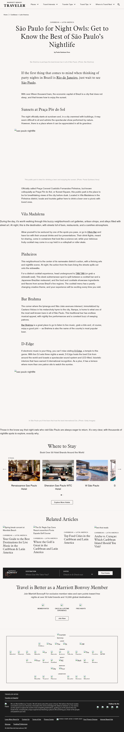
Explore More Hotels (62, 502)
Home (6, 15)
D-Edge (78, 351)
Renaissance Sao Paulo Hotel (24, 487)
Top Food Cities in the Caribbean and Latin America (77, 539)
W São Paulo (92, 485)
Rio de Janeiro (66, 77)
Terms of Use (36, 719)
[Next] (119, 469)
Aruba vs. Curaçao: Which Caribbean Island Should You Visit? (105, 541)
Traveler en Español (11, 698)
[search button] (118, 4)
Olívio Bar (92, 232)
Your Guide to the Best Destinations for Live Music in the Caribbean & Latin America (16, 545)
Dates (66, 571)
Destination (31, 571)
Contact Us (25, 719)
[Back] (4, 469)
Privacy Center (49, 719)
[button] (35, 4)
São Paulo (28, 83)
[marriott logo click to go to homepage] (15, 4)
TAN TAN (80, 273)
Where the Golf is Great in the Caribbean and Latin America (45, 547)
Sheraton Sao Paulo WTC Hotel (58, 487)
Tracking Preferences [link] (20, 724)
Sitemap (7, 724)
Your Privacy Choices (90, 719)
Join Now (62, 618)
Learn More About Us (12, 719)
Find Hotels (105, 573)
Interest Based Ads (106, 719)
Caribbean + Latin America (20, 15)
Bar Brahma (27, 325)
